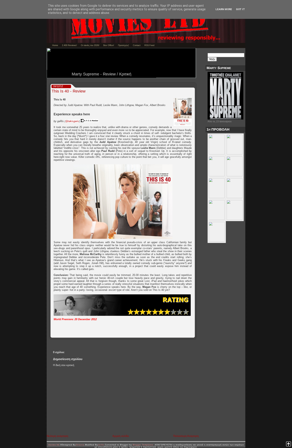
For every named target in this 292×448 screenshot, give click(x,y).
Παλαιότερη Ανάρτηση (186, 436)
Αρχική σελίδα (120, 436)
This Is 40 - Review (68, 91)
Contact (136, 45)
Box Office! (108, 45)
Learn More (224, 9)
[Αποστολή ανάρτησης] (193, 334)
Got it (240, 9)
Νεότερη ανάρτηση (57, 436)
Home (55, 45)
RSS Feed (149, 45)
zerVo (101, 445)
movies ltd (53, 445)
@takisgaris (72, 121)
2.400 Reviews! (69, 45)
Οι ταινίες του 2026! (90, 45)
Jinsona (80, 445)
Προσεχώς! (123, 45)
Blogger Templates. (143, 445)
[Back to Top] (288, 444)
